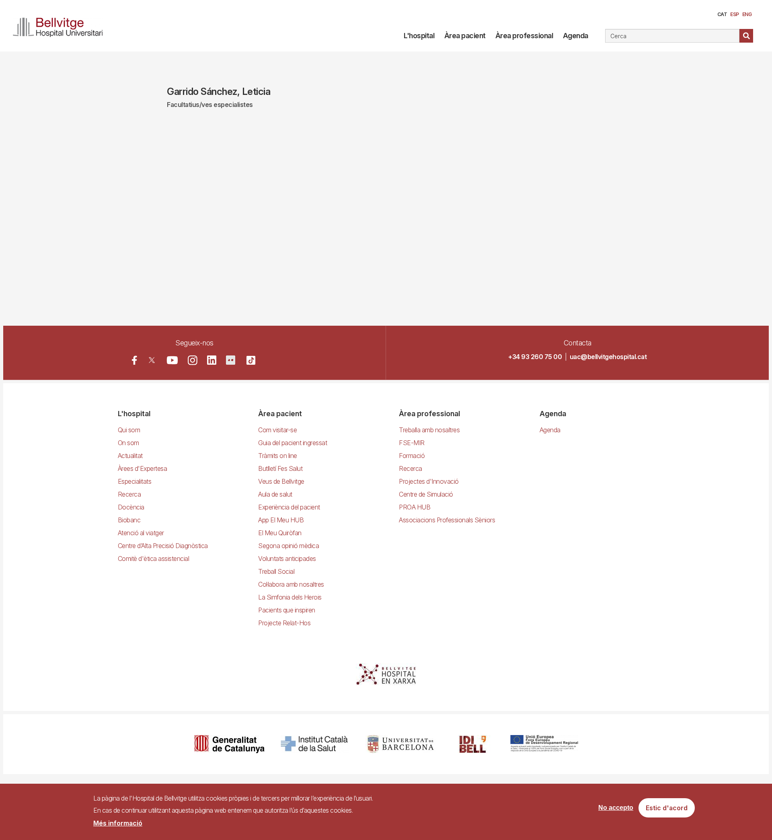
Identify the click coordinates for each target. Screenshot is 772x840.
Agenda (575, 35)
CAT (722, 14)
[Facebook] (134, 360)
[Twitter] (152, 360)
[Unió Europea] (544, 744)
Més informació (117, 823)
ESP (734, 14)
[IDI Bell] (473, 744)
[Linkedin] (211, 360)
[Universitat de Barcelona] (400, 744)
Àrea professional (524, 35)
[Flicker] (230, 360)
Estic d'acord (667, 808)
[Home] (61, 25)
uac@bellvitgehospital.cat (608, 357)
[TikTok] (251, 360)
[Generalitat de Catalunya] (229, 744)
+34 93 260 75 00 (535, 357)
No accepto (615, 808)
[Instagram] (192, 360)
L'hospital (419, 35)
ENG (747, 14)
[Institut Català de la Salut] (315, 744)
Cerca (746, 36)
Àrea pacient (465, 35)
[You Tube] (172, 360)
